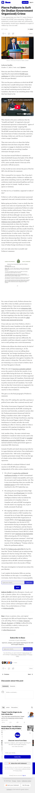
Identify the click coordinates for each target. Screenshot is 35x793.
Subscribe (25, 2)
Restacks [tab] (12, 686)
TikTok (18, 623)
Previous (6, 674)
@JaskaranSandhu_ (8, 608)
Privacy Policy (18, 770)
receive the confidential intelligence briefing (16, 474)
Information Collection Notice (22, 769)
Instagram (26, 621)
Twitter (21, 621)
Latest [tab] (8, 707)
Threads (3, 623)
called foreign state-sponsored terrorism (15, 319)
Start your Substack (13, 785)
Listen (31, 29)
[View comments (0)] (9, 33)
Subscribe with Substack (19, 763)
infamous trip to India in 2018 (10, 222)
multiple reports (9, 485)
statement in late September (24, 534)
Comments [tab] (5, 686)
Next (29, 674)
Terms (19, 781)
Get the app (25, 785)
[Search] (32, 707)
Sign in (31, 2)
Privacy (14, 781)
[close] (30, 733)
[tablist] (8, 686)
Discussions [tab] (14, 707)
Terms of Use (27, 767)
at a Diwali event (19, 493)
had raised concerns (25, 520)
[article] (17, 717)
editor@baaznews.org (9, 630)
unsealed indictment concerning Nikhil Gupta (16, 439)
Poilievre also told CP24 (16, 549)
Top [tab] (3, 707)
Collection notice (26, 781)
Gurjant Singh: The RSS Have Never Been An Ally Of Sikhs (11, 727)
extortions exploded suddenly (22, 369)
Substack (9, 789)
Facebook (10, 623)
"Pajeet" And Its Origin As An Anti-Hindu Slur (11, 713)
